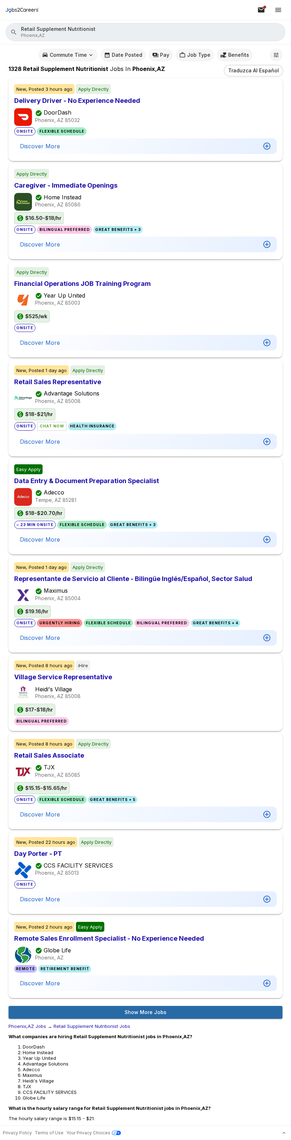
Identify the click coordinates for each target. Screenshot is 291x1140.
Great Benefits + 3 (118, 229)
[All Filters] (276, 55)
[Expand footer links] (284, 1133)
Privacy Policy (17, 1132)
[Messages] (261, 10)
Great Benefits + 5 (113, 799)
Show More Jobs (145, 1012)
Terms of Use (49, 1132)
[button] (145, 32)
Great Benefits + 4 (215, 623)
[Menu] (278, 10)
